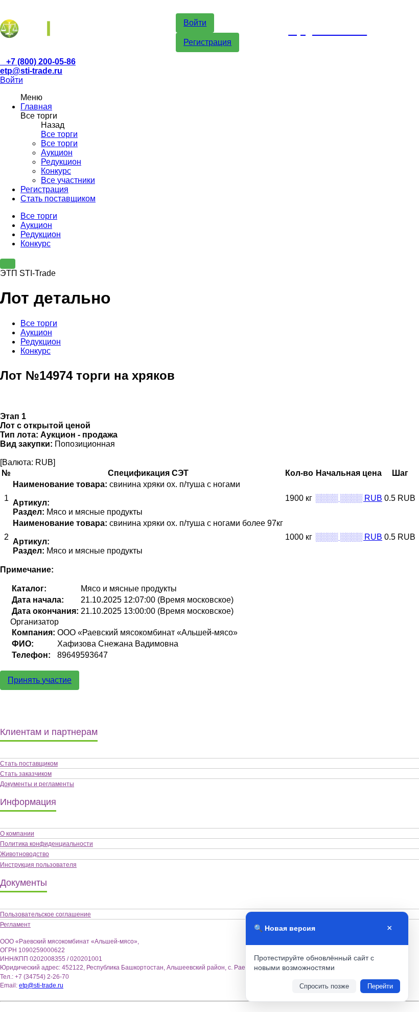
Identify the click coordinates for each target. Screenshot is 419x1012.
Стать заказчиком (26, 773)
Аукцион (57, 152)
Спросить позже (324, 986)
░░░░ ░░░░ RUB (348, 498)
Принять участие (40, 680)
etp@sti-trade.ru (31, 70)
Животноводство (24, 854)
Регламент (15, 924)
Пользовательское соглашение (45, 914)
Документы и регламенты (37, 784)
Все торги (59, 134)
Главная (36, 106)
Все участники (68, 180)
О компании (17, 833)
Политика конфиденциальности (46, 843)
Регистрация (207, 42)
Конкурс (56, 171)
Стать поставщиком (58, 198)
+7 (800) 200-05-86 (41, 61)
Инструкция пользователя (38, 864)
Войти (194, 22)
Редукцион (61, 161)
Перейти (380, 986)
